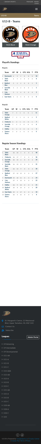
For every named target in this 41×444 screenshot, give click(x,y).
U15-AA (7, 390)
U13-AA (7, 375)
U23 (5, 417)
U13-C (6, 386)
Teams (36, 15)
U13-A (6, 378)
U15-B (6, 397)
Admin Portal (33, 337)
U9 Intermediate (10, 348)
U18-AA (7, 405)
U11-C (6, 367)
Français (30, 1)
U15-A (6, 394)
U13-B (3, 15)
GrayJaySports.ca (22, 439)
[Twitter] (22, 435)
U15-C (6, 401)
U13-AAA (7, 371)
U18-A (6, 409)
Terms (22, 441)
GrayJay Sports (10, 1)
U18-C (6, 413)
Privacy (28, 441)
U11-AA (7, 355)
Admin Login (36, 2)
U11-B (6, 363)
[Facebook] (17, 435)
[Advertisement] (20, 225)
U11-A (6, 359)
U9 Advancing (9, 344)
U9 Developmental (11, 352)
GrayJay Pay (15, 441)
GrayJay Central (34, 439)
